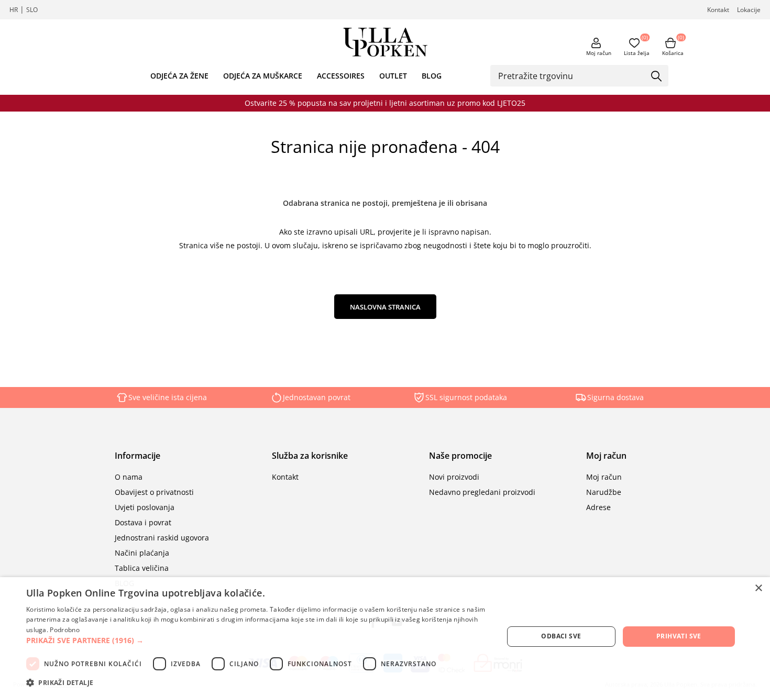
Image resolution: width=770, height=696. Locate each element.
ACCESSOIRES (341, 76)
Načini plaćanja (142, 553)
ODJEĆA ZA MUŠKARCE (262, 76)
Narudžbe (603, 492)
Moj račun (598, 53)
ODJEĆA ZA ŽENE (179, 76)
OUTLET (393, 76)
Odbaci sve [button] (561, 636)
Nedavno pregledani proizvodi (482, 492)
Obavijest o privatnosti (154, 492)
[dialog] (385, 636)
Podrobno (64, 629)
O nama (128, 477)
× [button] (758, 588)
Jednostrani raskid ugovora (162, 538)
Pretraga (656, 76)
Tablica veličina (142, 568)
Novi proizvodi (454, 477)
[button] (257, 640)
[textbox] (571, 75)
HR (13, 9)
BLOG (432, 76)
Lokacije (749, 9)
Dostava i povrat (143, 522)
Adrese (598, 507)
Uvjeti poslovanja (144, 507)
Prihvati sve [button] (678, 636)
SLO (32, 9)
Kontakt (718, 9)
